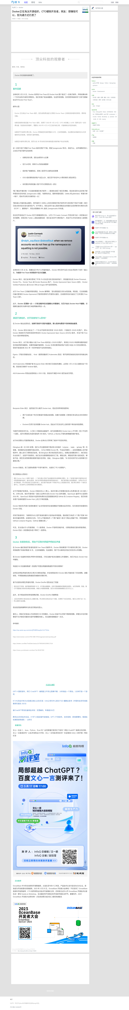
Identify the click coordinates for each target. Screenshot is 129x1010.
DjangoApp (112, 83)
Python (107, 83)
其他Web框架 (99, 114)
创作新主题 (99, 8)
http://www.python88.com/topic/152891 (27, 951)
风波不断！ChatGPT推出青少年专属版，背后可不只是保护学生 (105, 252)
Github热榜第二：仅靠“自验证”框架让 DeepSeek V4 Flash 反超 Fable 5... (106, 242)
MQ (100, 119)
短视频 (94, 137)
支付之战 (108, 100)
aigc (94, 106)
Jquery (104, 119)
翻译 (105, 97)
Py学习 (14, 7)
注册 (112, 2)
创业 (108, 97)
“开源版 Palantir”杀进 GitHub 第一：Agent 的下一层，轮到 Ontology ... (106, 247)
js (108, 116)
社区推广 (101, 131)
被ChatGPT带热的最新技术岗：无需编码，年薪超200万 (34, 710)
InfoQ (13, 19)
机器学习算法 (96, 125)
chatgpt (98, 106)
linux (94, 112)
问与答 (94, 97)
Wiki (40, 2)
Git (116, 116)
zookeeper (112, 114)
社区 (26, 2)
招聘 (102, 97)
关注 (79, 8)
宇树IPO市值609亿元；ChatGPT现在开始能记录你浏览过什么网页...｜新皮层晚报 (106, 263)
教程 (33, 2)
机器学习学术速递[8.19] (101, 228)
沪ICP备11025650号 (15, 1007)
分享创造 (95, 100)
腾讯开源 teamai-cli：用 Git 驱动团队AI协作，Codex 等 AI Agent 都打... (105, 216)
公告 (97, 131)
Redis (104, 112)
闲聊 (98, 97)
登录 (116, 2)
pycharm (95, 85)
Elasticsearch (101, 91)
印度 (94, 143)
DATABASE (110, 112)
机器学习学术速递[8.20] (101, 237)
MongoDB (99, 112)
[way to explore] (15, 3)
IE (97, 119)
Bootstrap (104, 116)
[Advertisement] (104, 43)
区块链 (103, 100)
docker (94, 91)
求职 (99, 100)
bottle (94, 119)
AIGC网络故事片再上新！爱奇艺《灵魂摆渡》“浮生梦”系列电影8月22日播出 (105, 232)
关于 (11, 999)
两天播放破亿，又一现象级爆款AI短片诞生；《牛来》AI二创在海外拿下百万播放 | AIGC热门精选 (106, 222)
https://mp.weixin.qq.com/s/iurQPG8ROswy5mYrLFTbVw (31, 630)
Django (102, 83)
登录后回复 (50, 991)
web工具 (106, 114)
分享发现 (113, 97)
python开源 (96, 83)
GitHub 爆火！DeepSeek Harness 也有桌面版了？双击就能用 (106, 257)
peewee (112, 116)
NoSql (99, 116)
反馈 (94, 131)
